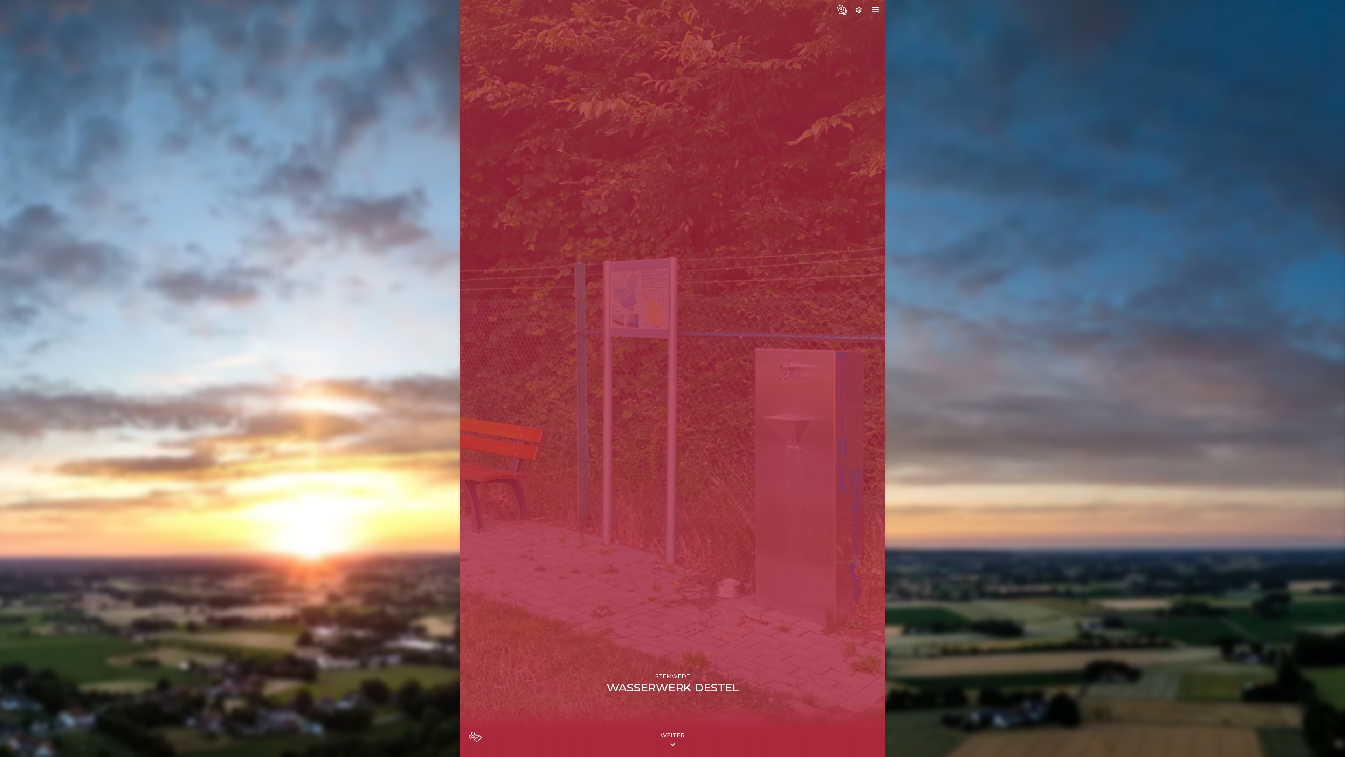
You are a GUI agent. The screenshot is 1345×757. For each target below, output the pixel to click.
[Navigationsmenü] (876, 10)
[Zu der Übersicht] (842, 10)
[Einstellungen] (859, 10)
